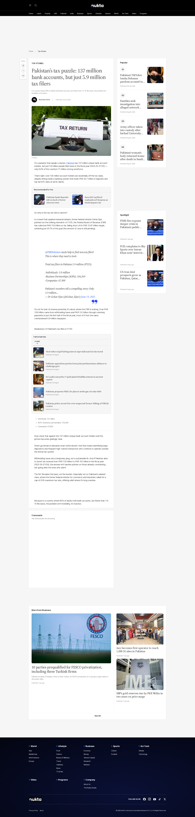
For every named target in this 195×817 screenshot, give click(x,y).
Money (86, 754)
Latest (39, 13)
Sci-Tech (125, 13)
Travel (58, 761)
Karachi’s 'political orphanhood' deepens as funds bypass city (96, 200)
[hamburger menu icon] (30, 5)
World (116, 13)
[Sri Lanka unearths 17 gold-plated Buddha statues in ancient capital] (38, 379)
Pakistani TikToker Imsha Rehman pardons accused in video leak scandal (131, 78)
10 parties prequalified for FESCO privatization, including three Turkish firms (67, 669)
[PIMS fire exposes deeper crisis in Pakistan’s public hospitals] (155, 227)
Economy (87, 751)
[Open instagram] (149, 799)
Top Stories (37, 63)
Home (31, 13)
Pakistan (63, 13)
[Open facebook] (144, 799)
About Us (87, 784)
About (42, 810)
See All (98, 716)
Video (134, 13)
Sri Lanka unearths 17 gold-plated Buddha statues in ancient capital (74, 378)
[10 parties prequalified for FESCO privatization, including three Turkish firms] (71, 638)
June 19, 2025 (88, 297)
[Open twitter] (164, 799)
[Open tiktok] (159, 799)
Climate (141, 751)
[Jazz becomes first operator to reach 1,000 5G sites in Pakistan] (139, 628)
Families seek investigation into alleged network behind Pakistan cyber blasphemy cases (130, 104)
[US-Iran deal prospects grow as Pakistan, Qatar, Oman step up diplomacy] (155, 278)
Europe (31, 761)
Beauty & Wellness (63, 758)
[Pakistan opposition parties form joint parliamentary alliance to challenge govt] (38, 366)
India (72, 13)
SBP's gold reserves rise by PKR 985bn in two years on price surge (139, 694)
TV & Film (59, 772)
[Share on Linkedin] (23, 75)
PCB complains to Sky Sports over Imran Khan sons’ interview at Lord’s (132, 249)
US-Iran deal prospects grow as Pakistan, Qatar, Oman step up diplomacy (130, 275)
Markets (87, 765)
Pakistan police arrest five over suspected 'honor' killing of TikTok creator (77, 405)
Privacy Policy (33, 810)
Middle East (33, 754)
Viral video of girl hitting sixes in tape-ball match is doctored (74, 351)
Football (114, 754)
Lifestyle (98, 13)
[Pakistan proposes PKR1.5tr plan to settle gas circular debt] (38, 392)
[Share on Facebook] (23, 66)
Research (87, 761)
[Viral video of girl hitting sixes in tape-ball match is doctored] (38, 352)
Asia (30, 751)
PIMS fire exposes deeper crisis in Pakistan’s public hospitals (130, 224)
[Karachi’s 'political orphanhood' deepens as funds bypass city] (77, 199)
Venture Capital (89, 758)
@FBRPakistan (52, 252)
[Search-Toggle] (35, 5)
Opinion (108, 13)
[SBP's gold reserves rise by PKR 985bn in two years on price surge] (139, 674)
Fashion (59, 754)
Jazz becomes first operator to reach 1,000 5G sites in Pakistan (137, 649)
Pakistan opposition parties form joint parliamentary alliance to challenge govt (76, 365)
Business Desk (44, 100)
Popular (47, 13)
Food (58, 751)
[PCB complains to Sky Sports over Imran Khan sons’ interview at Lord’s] (155, 252)
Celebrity (59, 765)
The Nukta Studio (90, 788)
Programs (143, 13)
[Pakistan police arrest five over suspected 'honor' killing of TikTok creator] (38, 406)
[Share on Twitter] (23, 70)
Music (58, 768)
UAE (55, 13)
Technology (143, 754)
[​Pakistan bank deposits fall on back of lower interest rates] (39, 199)
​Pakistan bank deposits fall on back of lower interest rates (57, 200)
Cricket (113, 751)
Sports (89, 13)
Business (80, 13)
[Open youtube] (154, 799)
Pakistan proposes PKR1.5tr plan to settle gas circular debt (73, 391)
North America (34, 758)
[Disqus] (71, 552)
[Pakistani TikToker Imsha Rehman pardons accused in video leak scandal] (155, 74)
